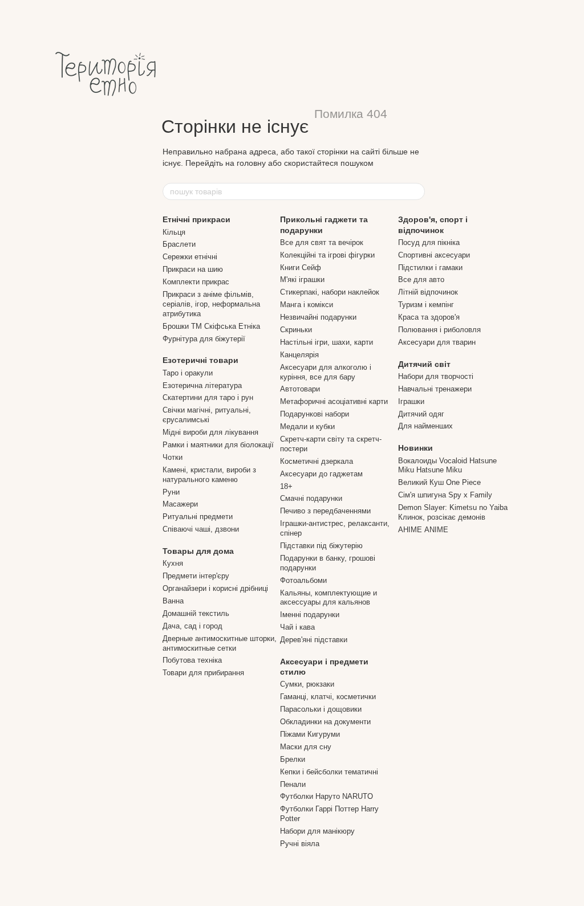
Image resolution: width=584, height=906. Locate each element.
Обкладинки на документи (325, 721)
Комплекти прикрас (196, 281)
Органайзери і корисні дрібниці (215, 588)
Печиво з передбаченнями (325, 511)
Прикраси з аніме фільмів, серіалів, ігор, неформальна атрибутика (211, 304)
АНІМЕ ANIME (423, 529)
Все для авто (421, 279)
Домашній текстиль (196, 613)
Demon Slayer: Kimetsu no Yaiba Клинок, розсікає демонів (453, 512)
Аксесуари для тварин (437, 342)
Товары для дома (198, 551)
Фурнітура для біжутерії (204, 338)
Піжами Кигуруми (310, 734)
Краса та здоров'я (429, 317)
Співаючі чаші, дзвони (201, 529)
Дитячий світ (424, 364)
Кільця (174, 232)
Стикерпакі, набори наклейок (329, 292)
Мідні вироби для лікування (210, 432)
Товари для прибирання (203, 672)
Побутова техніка (192, 660)
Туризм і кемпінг (426, 304)
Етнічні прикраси (196, 219)
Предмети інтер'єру (196, 576)
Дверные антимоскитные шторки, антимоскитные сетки (220, 643)
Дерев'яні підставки (313, 639)
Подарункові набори (314, 414)
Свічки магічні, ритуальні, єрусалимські (207, 415)
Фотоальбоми (303, 580)
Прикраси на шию (193, 269)
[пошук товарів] (416, 191)
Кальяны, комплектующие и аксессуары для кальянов (328, 598)
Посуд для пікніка (429, 242)
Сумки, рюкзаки (307, 684)
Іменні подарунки (309, 614)
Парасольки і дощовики (321, 709)
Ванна (173, 601)
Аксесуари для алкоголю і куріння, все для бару (325, 372)
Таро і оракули (188, 373)
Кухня (173, 563)
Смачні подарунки (311, 498)
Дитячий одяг (421, 414)
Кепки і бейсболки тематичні (329, 772)
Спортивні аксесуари (434, 255)
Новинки (415, 447)
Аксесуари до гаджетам (321, 474)
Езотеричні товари (200, 360)
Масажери (180, 504)
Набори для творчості (435, 376)
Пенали (293, 784)
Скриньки (296, 329)
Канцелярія (299, 354)
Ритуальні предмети (198, 516)
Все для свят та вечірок (321, 242)
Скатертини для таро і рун (208, 397)
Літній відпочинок (428, 292)
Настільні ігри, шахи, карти (326, 342)
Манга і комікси (306, 304)
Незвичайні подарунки (318, 317)
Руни (171, 492)
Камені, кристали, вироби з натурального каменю (209, 475)
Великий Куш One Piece (439, 482)
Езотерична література (202, 385)
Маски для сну (305, 746)
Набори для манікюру (317, 831)
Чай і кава (297, 627)
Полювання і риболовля (439, 329)
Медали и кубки (307, 426)
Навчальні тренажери (435, 389)
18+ (286, 486)
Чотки (172, 457)
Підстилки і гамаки (430, 267)
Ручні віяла (299, 843)
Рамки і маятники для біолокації (218, 444)
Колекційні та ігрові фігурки (327, 255)
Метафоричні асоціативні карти (334, 401)
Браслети (179, 244)
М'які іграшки (302, 279)
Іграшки (411, 401)
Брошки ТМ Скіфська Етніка (211, 326)
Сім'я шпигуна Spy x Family (445, 495)
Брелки (292, 759)
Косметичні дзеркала (316, 461)
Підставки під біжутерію (321, 545)
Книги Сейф (300, 267)
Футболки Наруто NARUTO (326, 796)
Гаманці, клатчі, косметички (328, 696)
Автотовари (300, 389)
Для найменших (425, 426)
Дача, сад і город (192, 626)
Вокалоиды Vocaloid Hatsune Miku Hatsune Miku (447, 465)
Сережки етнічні (190, 256)
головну (251, 163)
